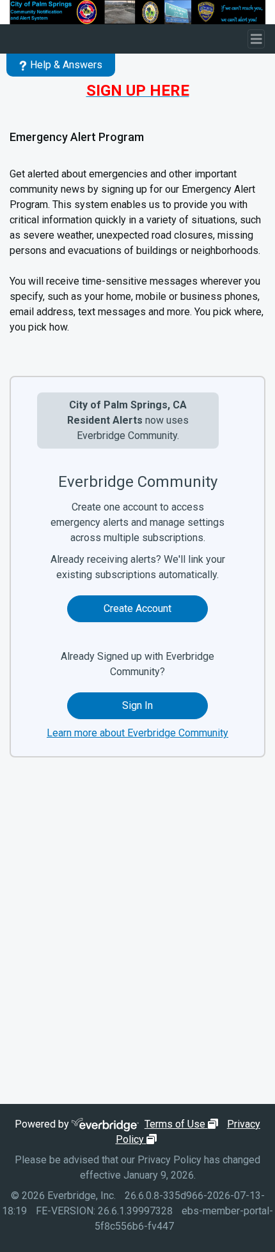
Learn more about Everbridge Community (137, 733)
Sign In (137, 705)
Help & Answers (66, 65)
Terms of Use (183, 1124)
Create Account (137, 608)
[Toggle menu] (256, 39)
